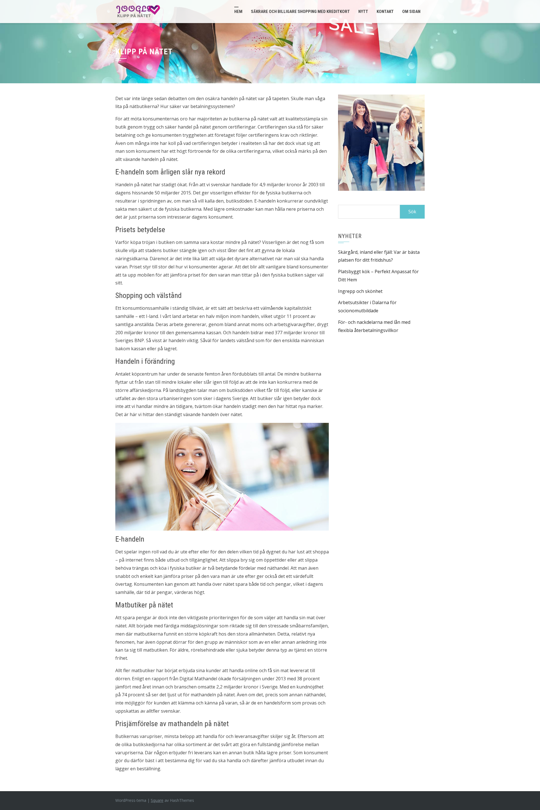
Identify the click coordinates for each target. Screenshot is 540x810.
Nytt (363, 11)
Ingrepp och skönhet (360, 291)
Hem (238, 11)
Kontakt (385, 11)
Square (157, 800)
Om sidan (411, 11)
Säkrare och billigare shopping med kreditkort (300, 11)
